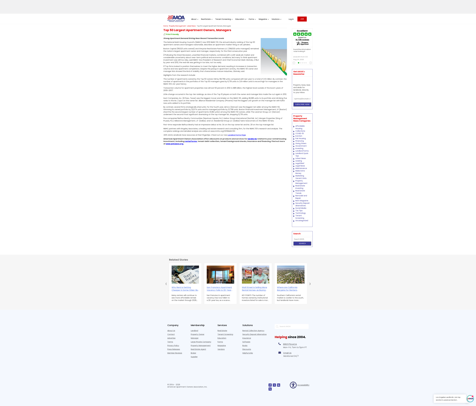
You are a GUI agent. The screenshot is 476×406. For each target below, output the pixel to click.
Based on (302, 38)
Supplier (194, 356)
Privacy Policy (173, 345)
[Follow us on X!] (274, 385)
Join (302, 19)
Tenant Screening (299, 216)
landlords (252, 139)
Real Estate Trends (300, 191)
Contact (171, 334)
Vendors (221, 349)
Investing (299, 148)
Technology (300, 213)
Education (222, 338)
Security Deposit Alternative (254, 334)
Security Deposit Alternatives (302, 204)
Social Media (300, 208)
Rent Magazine (301, 200)
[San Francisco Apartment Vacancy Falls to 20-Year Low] (220, 275)
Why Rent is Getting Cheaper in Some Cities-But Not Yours (185, 289)
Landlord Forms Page (237, 135)
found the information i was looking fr (302, 50)
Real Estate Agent (198, 349)
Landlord (194, 330)
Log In (291, 19)
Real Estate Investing (300, 186)
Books (244, 345)
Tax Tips (299, 210)
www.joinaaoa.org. (175, 144)
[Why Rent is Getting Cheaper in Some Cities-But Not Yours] (185, 275)
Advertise (171, 338)
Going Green (300, 143)
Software (246, 342)
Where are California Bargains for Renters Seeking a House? (287, 289)
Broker (193, 353)
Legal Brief (299, 163)
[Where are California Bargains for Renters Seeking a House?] (291, 275)
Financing (299, 141)
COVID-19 (299, 133)
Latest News (300, 158)
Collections (300, 131)
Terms (170, 342)
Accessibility (303, 385)
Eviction (298, 136)
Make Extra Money (300, 172)
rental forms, (191, 141)
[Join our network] (278, 385)
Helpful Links (247, 353)
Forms (220, 342)
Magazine (222, 345)
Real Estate (222, 330)
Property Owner (197, 334)
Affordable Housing (300, 127)
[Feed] (270, 389)
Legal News (300, 166)
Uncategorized (301, 220)
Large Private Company (201, 342)
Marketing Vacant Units (301, 177)
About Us (171, 330)
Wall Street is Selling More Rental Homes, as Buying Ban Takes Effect (254, 289)
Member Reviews (174, 353)
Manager (194, 338)
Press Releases (173, 349)
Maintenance (301, 168)
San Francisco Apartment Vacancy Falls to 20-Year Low (219, 289)
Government (301, 146)
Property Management (301, 181)
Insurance (246, 338)
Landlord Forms (302, 151)
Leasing (298, 161)
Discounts (246, 349)
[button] (166, 283)
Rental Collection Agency (253, 330)
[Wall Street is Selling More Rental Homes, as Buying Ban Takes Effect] (255, 275)
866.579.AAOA (290, 344)
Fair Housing (300, 138)
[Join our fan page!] (270, 385)
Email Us (287, 353)
